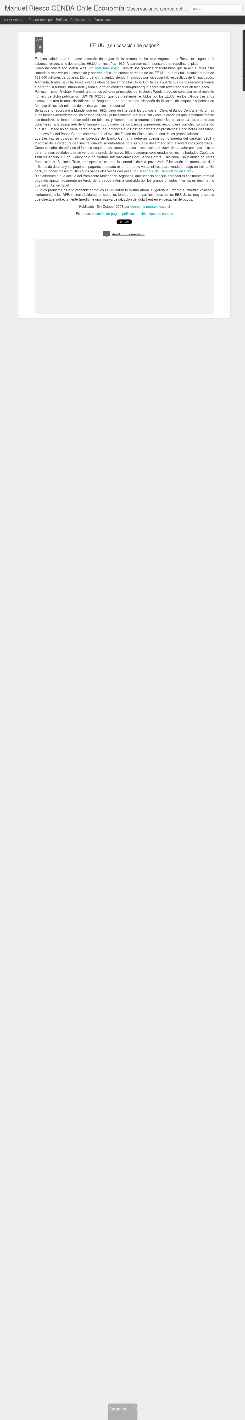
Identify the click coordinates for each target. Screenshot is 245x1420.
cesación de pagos (106, 213)
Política (61, 19)
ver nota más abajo (104, 68)
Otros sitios (103, 19)
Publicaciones (80, 19)
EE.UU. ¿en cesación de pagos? (124, 45)
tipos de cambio (161, 213)
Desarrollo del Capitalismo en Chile (165, 171)
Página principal (40, 19)
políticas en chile (134, 213)
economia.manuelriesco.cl (150, 206)
